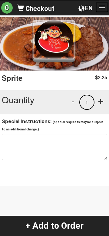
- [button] (72, 101)
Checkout (39, 8)
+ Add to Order (54, 226)
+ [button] (101, 101)
